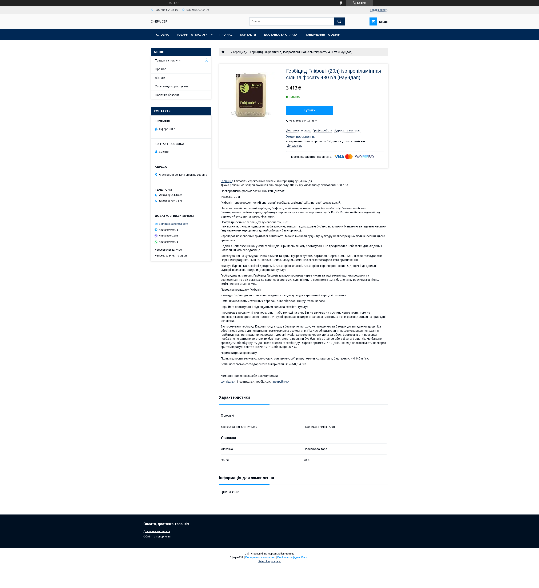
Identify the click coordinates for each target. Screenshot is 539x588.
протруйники (280, 381)
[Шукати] (339, 21)
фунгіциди (228, 381)
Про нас (226, 34)
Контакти (248, 34)
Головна (162, 34)
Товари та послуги (192, 34)
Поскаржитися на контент (260, 557)
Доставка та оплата (280, 34)
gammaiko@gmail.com (173, 223)
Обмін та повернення (157, 536)
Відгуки (160, 77)
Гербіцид (227, 181)
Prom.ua (289, 553)
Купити (310, 110)
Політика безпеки (167, 95)
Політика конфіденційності (293, 557)
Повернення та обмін (322, 34)
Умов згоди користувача (171, 86)
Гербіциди (240, 52)
